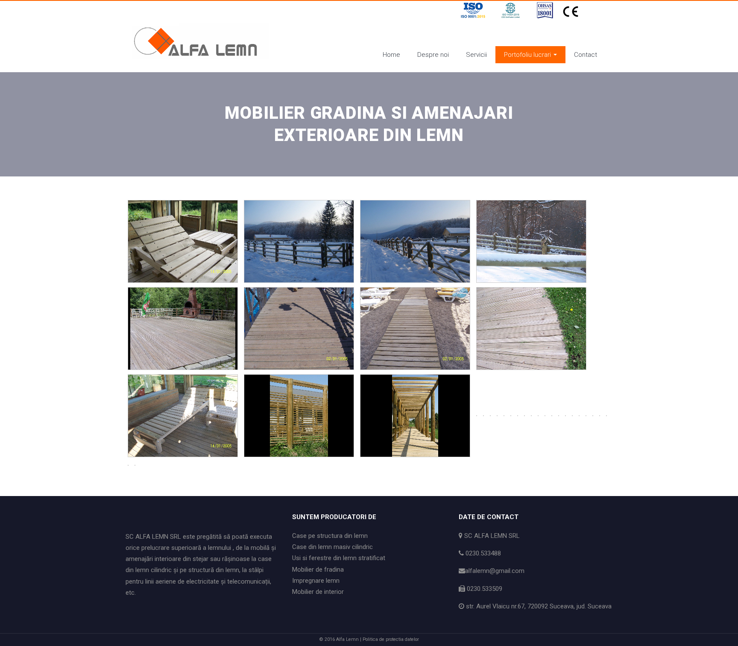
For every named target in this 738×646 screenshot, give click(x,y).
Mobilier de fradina (318, 569)
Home (391, 55)
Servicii (476, 55)
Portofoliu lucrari (528, 55)
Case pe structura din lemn (330, 536)
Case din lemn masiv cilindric (332, 547)
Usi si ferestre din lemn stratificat (338, 558)
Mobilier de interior (318, 592)
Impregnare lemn (316, 580)
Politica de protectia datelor (391, 639)
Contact (585, 55)
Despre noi (433, 55)
